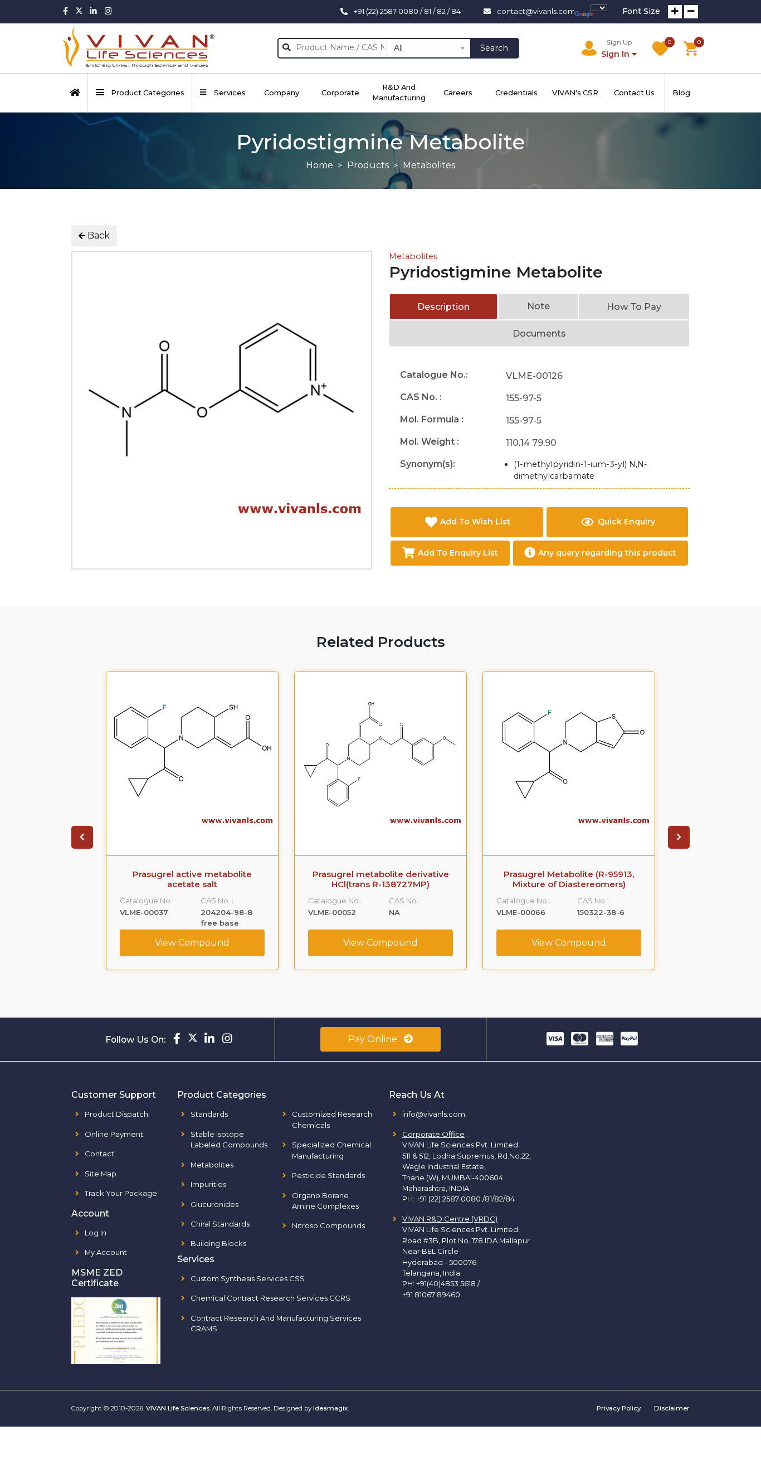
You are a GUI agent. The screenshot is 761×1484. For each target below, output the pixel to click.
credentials (516, 92)
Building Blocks (218, 1243)
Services (230, 92)
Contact (99, 1153)
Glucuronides (214, 1204)
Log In (95, 1232)
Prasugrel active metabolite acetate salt (192, 879)
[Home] (75, 93)
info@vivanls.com (433, 1114)
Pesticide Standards (328, 1175)
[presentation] (82, 837)
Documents (539, 333)
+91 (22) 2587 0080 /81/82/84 (465, 1198)
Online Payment (114, 1134)
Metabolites (413, 256)
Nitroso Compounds (328, 1225)
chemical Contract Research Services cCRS (270, 1297)
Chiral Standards (220, 1223)
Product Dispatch (116, 1114)
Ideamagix (330, 1408)
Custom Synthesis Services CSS (248, 1278)
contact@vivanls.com (536, 11)
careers (457, 92)
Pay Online (373, 1039)
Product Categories (147, 92)
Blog (681, 92)
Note (538, 306)
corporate (340, 92)
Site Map (100, 1173)
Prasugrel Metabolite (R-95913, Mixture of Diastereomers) (569, 879)
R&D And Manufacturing (399, 92)
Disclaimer (672, 1408)
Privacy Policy (619, 1408)
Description (443, 306)
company (281, 92)
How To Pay (634, 306)
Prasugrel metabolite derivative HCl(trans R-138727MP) (381, 879)
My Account (106, 1252)
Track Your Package (121, 1193)
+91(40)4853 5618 (446, 1283)
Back (97, 235)
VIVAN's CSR (575, 92)
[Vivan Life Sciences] (139, 48)
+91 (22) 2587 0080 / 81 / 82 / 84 (407, 11)
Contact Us (634, 92)
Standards (209, 1114)
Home (319, 165)
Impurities (208, 1184)
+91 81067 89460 (431, 1294)
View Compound (192, 942)
